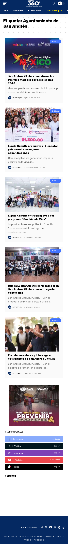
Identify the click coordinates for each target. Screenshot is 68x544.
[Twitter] (34, 446)
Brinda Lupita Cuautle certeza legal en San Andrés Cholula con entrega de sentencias (33, 289)
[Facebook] (34, 439)
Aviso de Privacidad (34, 539)
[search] (53, 3)
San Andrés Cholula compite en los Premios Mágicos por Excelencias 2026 (31, 80)
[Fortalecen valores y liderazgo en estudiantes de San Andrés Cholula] (34, 334)
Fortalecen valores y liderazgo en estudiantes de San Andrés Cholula (31, 357)
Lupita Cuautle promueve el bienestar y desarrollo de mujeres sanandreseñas (33, 149)
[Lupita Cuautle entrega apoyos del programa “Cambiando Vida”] (34, 194)
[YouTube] (50, 527)
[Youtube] (34, 460)
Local (55, 41)
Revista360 (17, 98)
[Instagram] (34, 453)
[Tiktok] (34, 467)
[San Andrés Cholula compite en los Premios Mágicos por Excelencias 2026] (34, 55)
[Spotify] (59, 527)
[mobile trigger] (6, 3)
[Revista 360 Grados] (34, 3)
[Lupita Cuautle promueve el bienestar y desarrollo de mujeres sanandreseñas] (34, 125)
